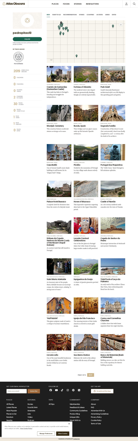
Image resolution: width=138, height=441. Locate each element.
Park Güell (105, 87)
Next (90, 375)
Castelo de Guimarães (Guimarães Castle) (57, 88)
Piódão (77, 165)
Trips (51, 400)
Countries (90, 14)
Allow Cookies (62, 433)
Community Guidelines (78, 410)
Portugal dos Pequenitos (112, 165)
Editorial (32, 400)
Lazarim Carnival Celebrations (81, 239)
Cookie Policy (96, 420)
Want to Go (56, 14)
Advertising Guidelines (100, 414)
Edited (114, 14)
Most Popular (11, 410)
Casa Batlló (52, 165)
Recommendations (70, 14)
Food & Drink (32, 407)
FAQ (92, 407)
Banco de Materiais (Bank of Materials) (112, 356)
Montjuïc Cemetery (55, 126)
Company (95, 400)
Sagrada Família (108, 126)
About (93, 404)
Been (48, 14)
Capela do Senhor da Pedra (110, 239)
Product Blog (75, 414)
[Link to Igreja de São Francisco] (86, 305)
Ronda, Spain (80, 126)
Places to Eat (11, 414)
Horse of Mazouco (82, 202)
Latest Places (11, 407)
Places (9, 400)
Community (75, 400)
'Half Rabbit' (52, 318)
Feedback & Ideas (77, 407)
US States (99, 14)
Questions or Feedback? (69, 439)
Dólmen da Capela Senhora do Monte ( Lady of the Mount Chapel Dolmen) (58, 241)
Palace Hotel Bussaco (56, 202)
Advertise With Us (98, 410)
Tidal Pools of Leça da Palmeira (110, 280)
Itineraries (31, 410)
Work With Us (75, 420)
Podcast (31, 420)
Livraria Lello (52, 355)
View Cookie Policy (26, 428)
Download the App (104, 391)
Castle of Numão (108, 202)
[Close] (69, 423)
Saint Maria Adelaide (56, 279)
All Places (10, 404)
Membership (75, 404)
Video (30, 417)
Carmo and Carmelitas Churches (111, 319)
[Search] (134, 4)
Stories (81, 14)
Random (9, 417)
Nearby (9, 420)
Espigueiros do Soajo (83, 279)
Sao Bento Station (82, 355)
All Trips (51, 404)
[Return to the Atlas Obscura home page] (14, 4)
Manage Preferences (46, 433)
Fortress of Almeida (82, 87)
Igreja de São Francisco (84, 318)
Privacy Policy (96, 417)
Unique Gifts (74, 417)
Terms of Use (96, 423)
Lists (29, 414)
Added (107, 14)
